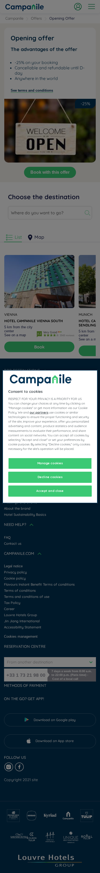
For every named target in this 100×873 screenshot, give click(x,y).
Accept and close (49, 491)
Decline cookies (50, 477)
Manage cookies (50, 463)
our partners (39, 412)
